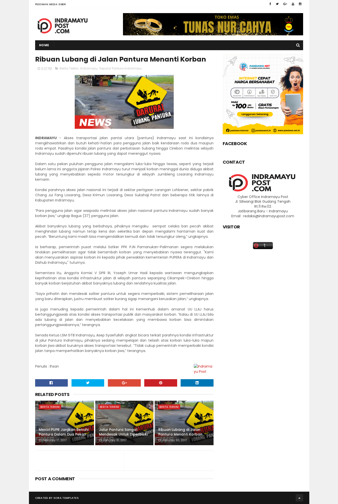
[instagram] (300, 4)
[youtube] (293, 4)
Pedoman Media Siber (50, 4)
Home (44, 45)
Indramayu (88, 68)
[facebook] (270, 4)
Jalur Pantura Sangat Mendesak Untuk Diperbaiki (123, 432)
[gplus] (285, 4)
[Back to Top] (299, 498)
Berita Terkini (69, 68)
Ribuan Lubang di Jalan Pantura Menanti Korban (180, 432)
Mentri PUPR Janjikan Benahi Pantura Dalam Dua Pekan (64, 432)
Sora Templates (66, 498)
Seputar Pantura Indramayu (120, 68)
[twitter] (277, 4)
